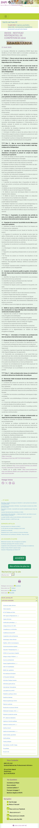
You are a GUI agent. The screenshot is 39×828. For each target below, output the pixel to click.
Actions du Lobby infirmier (9, 605)
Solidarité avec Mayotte (6, 530)
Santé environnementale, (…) (10, 731)
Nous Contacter (12, 760)
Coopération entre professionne (10, 636)
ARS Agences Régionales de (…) (11, 616)
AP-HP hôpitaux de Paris (9, 612)
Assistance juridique (13, 783)
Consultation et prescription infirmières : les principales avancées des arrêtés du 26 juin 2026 (19, 506)
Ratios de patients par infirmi (10, 701)
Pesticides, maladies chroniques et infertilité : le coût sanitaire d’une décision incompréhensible (19, 503)
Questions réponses (7, 697)
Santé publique (6, 738)
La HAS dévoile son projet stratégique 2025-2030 (13, 528)
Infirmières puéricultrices (9, 684)
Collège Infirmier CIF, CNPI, (9, 626)
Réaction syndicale (7, 704)
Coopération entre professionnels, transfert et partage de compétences (17, 546)
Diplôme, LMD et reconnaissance (11, 643)
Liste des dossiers (8, 600)
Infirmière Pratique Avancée (9, 680)
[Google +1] (10, 484)
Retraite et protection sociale (10, 714)
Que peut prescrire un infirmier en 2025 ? (11, 526)
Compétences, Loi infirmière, (10, 629)
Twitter (13, 588)
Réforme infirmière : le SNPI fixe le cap (10, 519)
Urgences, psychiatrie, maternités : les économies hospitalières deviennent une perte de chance (18, 27)
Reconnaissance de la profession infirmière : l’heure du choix (15, 534)
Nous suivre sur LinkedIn (17, 816)
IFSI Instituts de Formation (9, 673)
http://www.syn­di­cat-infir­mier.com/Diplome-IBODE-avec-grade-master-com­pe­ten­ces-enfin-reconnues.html (19, 471)
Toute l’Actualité (7, 598)
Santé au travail (7, 728)
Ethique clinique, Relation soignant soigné (11, 548)
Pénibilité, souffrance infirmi (10, 694)
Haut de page (13, 802)
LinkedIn (13, 590)
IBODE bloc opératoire (8, 670)
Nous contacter (11, 785)
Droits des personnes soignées (10, 646)
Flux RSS (11, 593)
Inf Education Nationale (8, 677)
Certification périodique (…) (9, 622)
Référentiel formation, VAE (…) (10, 711)
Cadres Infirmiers (7, 619)
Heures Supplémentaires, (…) (10, 663)
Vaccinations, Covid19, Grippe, (10, 745)
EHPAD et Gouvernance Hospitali (11, 653)
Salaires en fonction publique (10, 721)
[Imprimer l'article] (13, 484)
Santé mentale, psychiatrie (9, 735)
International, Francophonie (9, 687)
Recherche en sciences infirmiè (10, 707)
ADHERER (19, 558)
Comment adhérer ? (13, 788)
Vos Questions (12, 780)
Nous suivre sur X (14, 812)
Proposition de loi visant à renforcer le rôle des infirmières (14, 532)
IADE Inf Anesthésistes (8, 666)
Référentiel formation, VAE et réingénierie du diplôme (13, 542)
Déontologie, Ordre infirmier (9, 639)
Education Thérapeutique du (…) (11, 649)
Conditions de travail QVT (9, 633)
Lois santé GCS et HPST (9, 690)
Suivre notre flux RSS (15, 819)
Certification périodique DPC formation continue (12, 544)
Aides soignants (7, 609)
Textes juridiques (7, 741)
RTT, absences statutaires (9, 718)
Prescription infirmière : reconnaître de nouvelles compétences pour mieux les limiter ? (19, 509)
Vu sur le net (6, 751)
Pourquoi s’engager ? (13, 790)
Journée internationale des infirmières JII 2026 (12, 512)
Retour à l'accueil (14, 804)
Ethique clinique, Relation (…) (10, 656)
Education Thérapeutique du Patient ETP (10, 550)
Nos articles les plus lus (19, 566)
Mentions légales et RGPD (14, 793)
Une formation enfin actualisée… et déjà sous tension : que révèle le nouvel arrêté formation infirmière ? (18, 515)
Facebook (18, 586)
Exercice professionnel (8, 660)
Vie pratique (6, 748)
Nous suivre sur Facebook (17, 809)
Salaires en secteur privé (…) (10, 724)
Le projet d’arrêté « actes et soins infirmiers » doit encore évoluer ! (16, 517)
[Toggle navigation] (5, 16)
